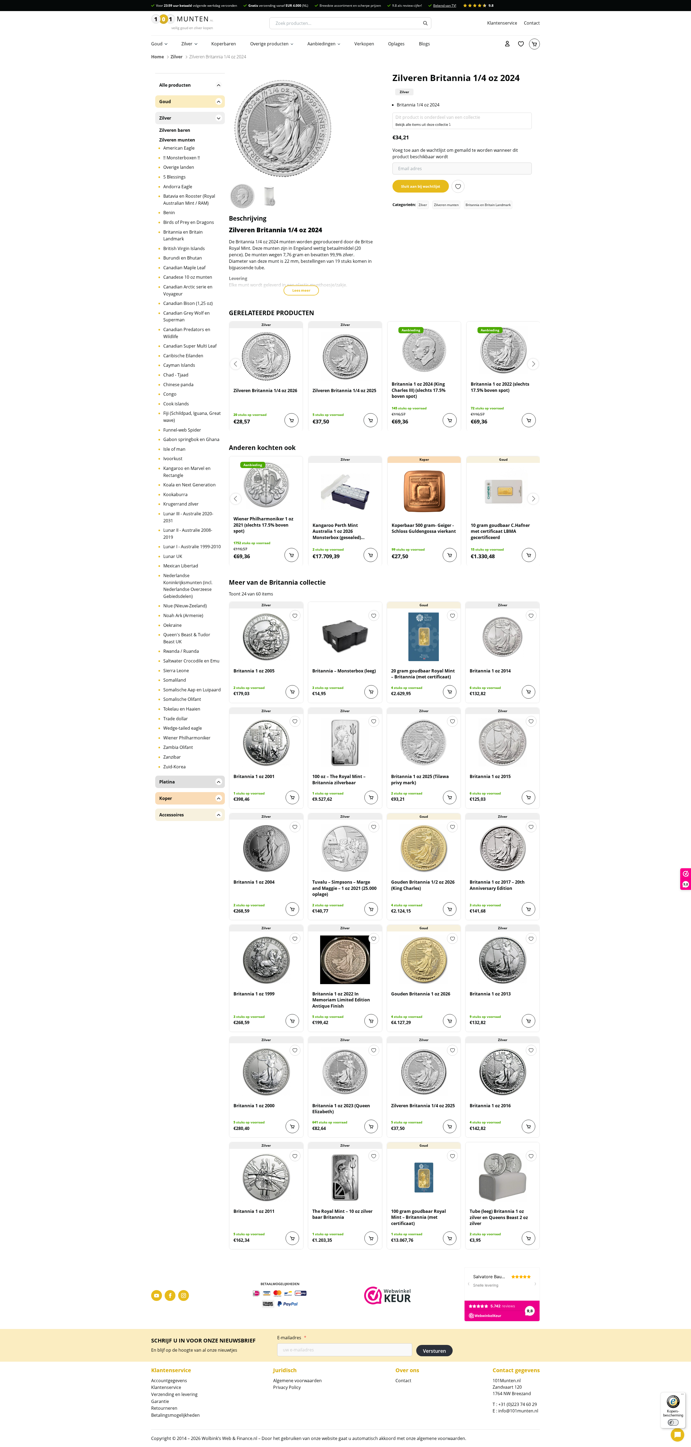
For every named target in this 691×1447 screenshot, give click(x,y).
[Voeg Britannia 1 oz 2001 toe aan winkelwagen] (292, 797)
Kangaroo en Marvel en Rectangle (187, 471)
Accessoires (171, 815)
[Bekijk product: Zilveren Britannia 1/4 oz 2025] (345, 356)
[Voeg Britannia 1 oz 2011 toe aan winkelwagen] (292, 1238)
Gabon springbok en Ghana (191, 439)
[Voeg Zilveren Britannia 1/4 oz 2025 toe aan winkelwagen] (371, 420)
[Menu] (682, 1395)
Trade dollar (175, 719)
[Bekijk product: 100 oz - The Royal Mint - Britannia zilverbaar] (345, 742)
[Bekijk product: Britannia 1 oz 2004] (266, 848)
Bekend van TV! (444, 5)
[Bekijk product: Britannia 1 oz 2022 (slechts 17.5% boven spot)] (503, 350)
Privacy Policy (287, 1387)
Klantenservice (502, 23)
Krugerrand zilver (181, 504)
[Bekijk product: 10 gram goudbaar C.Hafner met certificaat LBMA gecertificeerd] (503, 491)
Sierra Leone (176, 671)
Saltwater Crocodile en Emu (191, 661)
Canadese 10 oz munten (187, 277)
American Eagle (179, 148)
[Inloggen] (507, 44)
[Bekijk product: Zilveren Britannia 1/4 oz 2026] (266, 356)
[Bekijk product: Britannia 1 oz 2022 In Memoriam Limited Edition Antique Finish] (345, 959)
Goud (156, 44)
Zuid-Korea (174, 767)
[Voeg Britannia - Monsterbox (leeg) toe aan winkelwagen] (371, 692)
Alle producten (175, 85)
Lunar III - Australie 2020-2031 (188, 517)
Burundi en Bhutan (182, 258)
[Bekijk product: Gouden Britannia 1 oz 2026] (424, 959)
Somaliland (174, 680)
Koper (165, 798)
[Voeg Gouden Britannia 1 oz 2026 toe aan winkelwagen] (449, 1021)
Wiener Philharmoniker (187, 738)
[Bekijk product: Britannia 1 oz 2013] (502, 959)
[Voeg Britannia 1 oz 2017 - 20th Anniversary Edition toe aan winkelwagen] (528, 909)
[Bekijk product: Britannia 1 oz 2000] (266, 1071)
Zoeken (425, 23)
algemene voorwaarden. (441, 1438)
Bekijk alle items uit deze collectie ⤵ (423, 124)
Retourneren (164, 1408)
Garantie (160, 1401)
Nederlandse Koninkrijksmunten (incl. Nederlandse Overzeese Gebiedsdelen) (187, 586)
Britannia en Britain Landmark (488, 205)
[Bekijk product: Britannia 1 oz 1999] (266, 959)
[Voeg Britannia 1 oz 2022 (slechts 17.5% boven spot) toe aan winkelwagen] (529, 420)
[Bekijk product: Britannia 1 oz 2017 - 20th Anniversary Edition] (502, 848)
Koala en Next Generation (189, 485)
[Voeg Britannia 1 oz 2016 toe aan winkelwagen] (528, 1126)
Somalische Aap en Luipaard (192, 690)
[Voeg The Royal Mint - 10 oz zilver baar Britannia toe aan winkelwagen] (371, 1238)
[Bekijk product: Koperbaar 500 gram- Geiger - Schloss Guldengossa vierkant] (424, 491)
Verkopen (364, 44)
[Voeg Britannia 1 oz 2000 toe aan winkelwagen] (292, 1126)
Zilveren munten (446, 205)
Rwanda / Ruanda (181, 651)
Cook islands (176, 404)
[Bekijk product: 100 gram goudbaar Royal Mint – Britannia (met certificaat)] (424, 1177)
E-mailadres (291, 1338)
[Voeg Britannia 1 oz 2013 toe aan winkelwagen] (528, 1021)
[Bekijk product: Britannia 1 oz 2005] (266, 636)
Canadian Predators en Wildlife (186, 333)
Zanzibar (172, 757)
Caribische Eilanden (183, 356)
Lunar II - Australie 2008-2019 (187, 533)
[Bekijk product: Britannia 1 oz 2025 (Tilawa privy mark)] (424, 742)
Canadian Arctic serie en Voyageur (187, 290)
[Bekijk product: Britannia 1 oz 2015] (502, 742)
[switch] (673, 1422)
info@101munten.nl (518, 1411)
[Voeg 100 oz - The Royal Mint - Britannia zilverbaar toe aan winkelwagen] (371, 797)
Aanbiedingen (321, 44)
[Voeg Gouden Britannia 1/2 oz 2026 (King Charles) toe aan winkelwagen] (449, 909)
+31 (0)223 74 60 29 (517, 1404)
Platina (167, 782)
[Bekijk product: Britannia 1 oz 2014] (502, 636)
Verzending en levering (174, 1394)
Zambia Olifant (178, 747)
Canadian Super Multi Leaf (189, 346)
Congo (170, 394)
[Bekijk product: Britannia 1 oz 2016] (502, 1071)
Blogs (424, 44)
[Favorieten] (521, 44)
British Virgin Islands (184, 248)
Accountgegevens (169, 1381)
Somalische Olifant (182, 699)
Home (157, 57)
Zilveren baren (174, 130)
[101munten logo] (182, 23)
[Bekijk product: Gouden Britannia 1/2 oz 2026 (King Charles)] (424, 848)
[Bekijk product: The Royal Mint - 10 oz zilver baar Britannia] (345, 1177)
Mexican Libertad (180, 566)
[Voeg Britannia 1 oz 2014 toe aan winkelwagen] (528, 692)
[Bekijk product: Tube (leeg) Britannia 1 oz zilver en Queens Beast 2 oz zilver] (502, 1177)
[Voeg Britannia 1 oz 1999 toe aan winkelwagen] (292, 1021)
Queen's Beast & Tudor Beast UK (186, 638)
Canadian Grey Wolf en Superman (186, 316)
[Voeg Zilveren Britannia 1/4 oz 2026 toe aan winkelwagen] (291, 420)
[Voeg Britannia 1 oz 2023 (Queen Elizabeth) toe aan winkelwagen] (371, 1126)
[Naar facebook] (170, 1295)
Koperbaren (223, 44)
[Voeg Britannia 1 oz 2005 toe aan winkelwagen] (292, 692)
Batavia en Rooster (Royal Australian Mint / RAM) (189, 199)
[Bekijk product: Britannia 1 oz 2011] (266, 1177)
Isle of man (174, 449)
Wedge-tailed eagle (182, 728)
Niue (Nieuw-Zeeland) (185, 606)
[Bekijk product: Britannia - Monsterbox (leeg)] (345, 636)
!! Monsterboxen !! (181, 158)
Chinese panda (178, 385)
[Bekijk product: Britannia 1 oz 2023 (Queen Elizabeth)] (345, 1071)
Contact (532, 23)
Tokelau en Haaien (181, 709)
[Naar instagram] (183, 1295)
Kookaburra (175, 494)
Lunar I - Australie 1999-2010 (192, 547)
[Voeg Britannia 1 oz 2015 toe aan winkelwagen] (528, 797)
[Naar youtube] (156, 1295)
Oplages (396, 44)
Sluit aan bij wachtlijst (420, 186)
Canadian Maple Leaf (184, 268)
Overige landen (178, 167)
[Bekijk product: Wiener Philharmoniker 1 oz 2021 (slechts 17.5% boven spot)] (266, 484)
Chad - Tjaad (175, 375)
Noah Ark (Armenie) (183, 615)
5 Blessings (174, 177)
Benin (169, 213)
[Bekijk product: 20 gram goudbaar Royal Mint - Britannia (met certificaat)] (424, 636)
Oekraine (172, 625)
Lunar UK (172, 556)
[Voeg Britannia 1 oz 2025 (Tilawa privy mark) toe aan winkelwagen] (449, 797)
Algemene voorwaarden (297, 1381)
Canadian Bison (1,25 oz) (188, 303)
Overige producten (269, 44)
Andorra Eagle (177, 187)
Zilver (186, 44)
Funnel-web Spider (182, 430)
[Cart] (534, 44)
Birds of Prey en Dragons (188, 222)
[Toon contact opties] (677, 1435)
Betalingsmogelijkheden (175, 1415)
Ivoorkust (172, 459)
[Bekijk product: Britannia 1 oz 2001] (266, 742)
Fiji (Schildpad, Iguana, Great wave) (192, 416)
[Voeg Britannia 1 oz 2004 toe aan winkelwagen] (292, 909)
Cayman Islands (179, 365)
